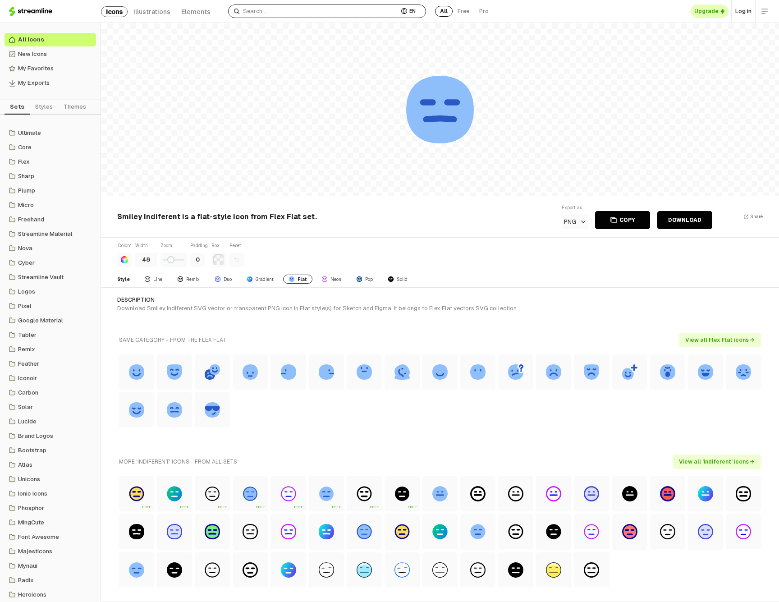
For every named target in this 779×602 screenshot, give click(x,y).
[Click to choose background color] (218, 259)
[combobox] (313, 11)
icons (114, 11)
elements (196, 11)
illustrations (151, 11)
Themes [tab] (75, 106)
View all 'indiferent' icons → (717, 462)
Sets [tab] (17, 106)
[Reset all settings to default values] (236, 260)
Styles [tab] (44, 106)
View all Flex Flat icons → (720, 340)
